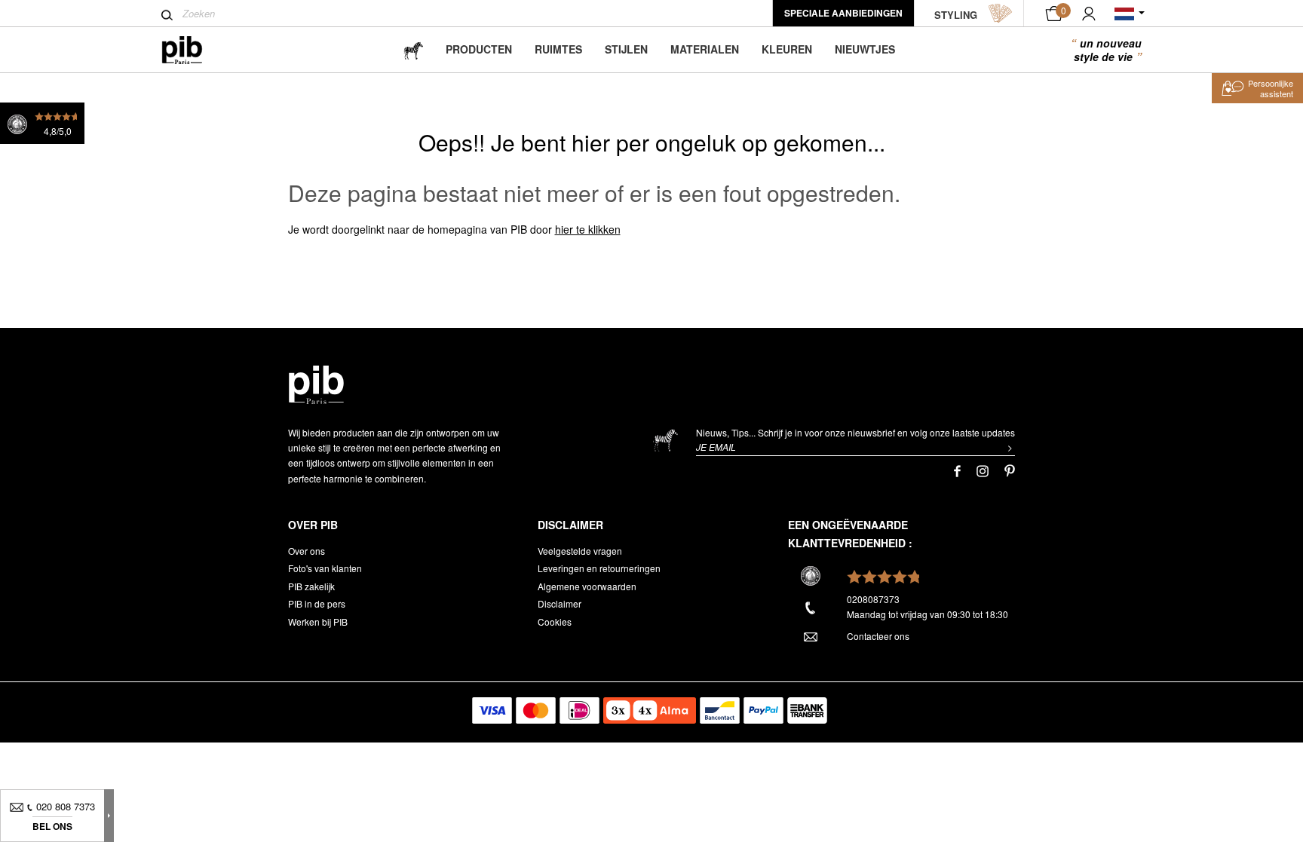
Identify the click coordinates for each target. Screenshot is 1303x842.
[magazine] (413, 49)
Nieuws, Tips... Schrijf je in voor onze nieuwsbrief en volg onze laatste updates (855, 432)
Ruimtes (558, 49)
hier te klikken (588, 229)
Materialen (704, 49)
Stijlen (626, 49)
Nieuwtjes (865, 49)
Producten (479, 49)
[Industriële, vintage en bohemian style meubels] (194, 50)
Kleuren (787, 49)
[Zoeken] (167, 15)
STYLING (955, 15)
